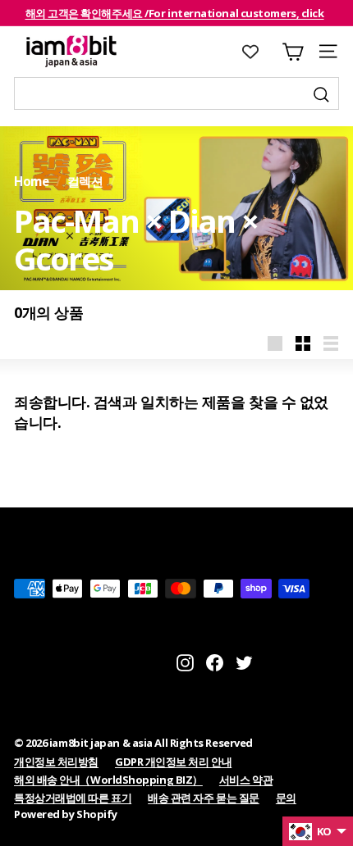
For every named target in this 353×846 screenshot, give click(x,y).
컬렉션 (85, 181)
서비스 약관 (246, 779)
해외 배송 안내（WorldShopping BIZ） (108, 779)
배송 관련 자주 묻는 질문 (203, 797)
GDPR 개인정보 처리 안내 (173, 761)
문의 (286, 797)
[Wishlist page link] (258, 51)
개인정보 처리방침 (56, 761)
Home (31, 181)
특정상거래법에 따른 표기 (72, 797)
